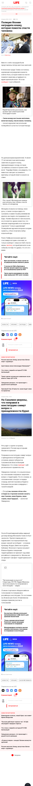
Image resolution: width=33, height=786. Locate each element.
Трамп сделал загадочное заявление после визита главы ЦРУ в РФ (15, 377)
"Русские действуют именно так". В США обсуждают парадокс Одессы (14, 723)
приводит (21, 465)
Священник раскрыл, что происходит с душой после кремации (14, 383)
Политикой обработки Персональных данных (12, 8)
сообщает (5, 82)
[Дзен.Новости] (3, 334)
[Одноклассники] (20, 334)
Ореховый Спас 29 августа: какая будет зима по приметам (16, 390)
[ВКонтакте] (16, 334)
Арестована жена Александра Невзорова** (15, 366)
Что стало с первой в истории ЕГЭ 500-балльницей (14, 371)
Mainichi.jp (7, 55)
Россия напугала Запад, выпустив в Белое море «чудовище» (15, 360)
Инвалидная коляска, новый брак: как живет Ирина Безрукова (16, 716)
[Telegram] (11, 334)
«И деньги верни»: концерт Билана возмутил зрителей (16, 741)
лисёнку (9, 245)
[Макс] (7, 334)
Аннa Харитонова (7, 674)
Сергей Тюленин (7, 318)
